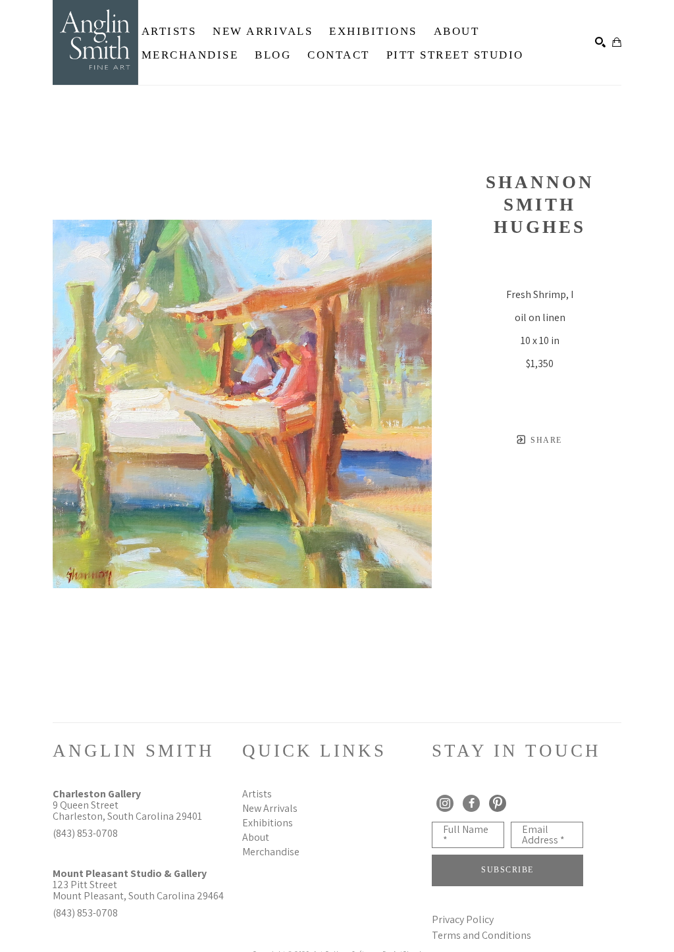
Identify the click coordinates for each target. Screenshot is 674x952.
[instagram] (445, 803)
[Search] (600, 42)
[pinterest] (497, 803)
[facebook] (471, 803)
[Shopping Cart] (616, 42)
